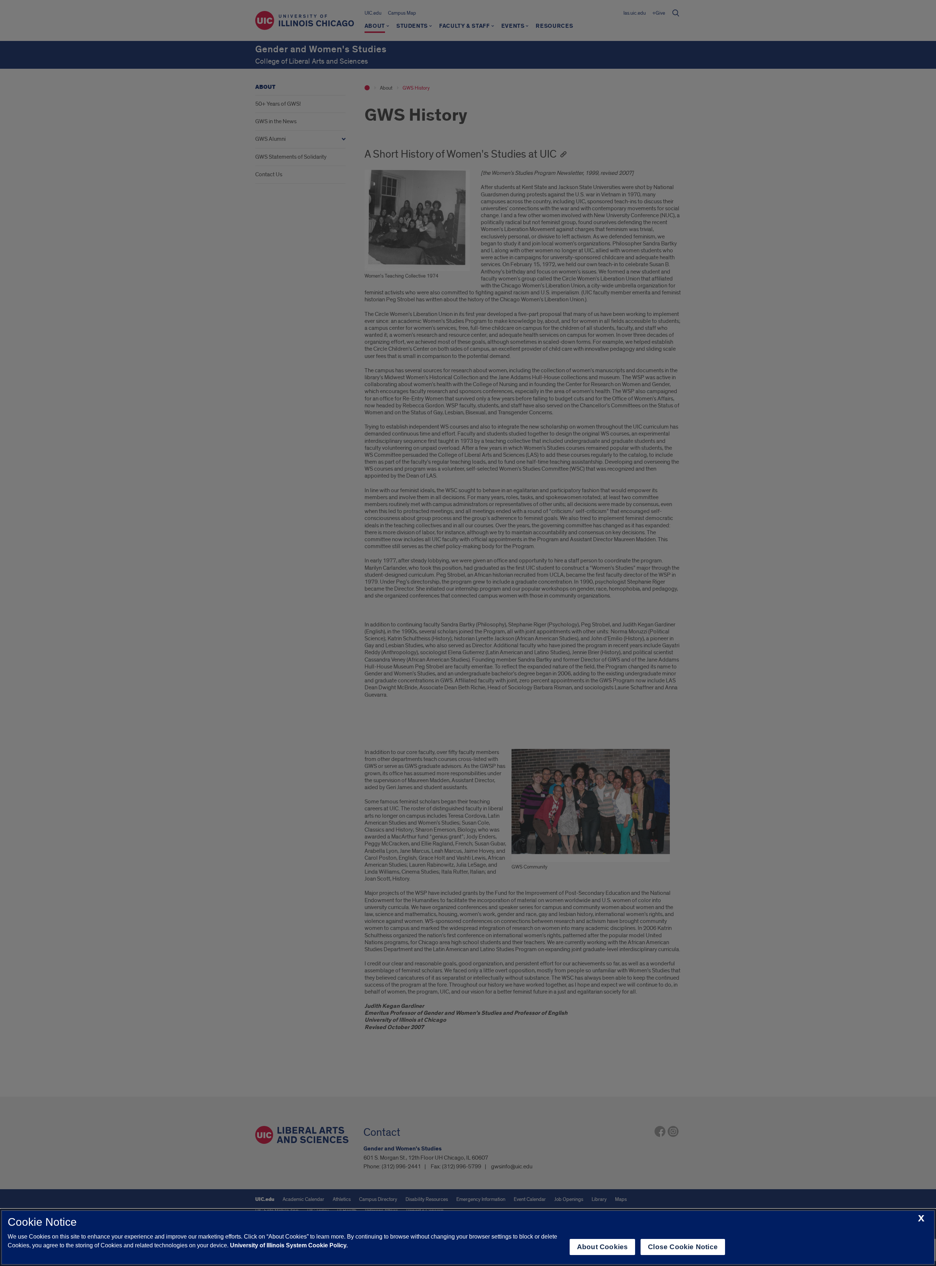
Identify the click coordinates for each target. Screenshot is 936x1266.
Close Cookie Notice (683, 1247)
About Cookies (602, 1247)
